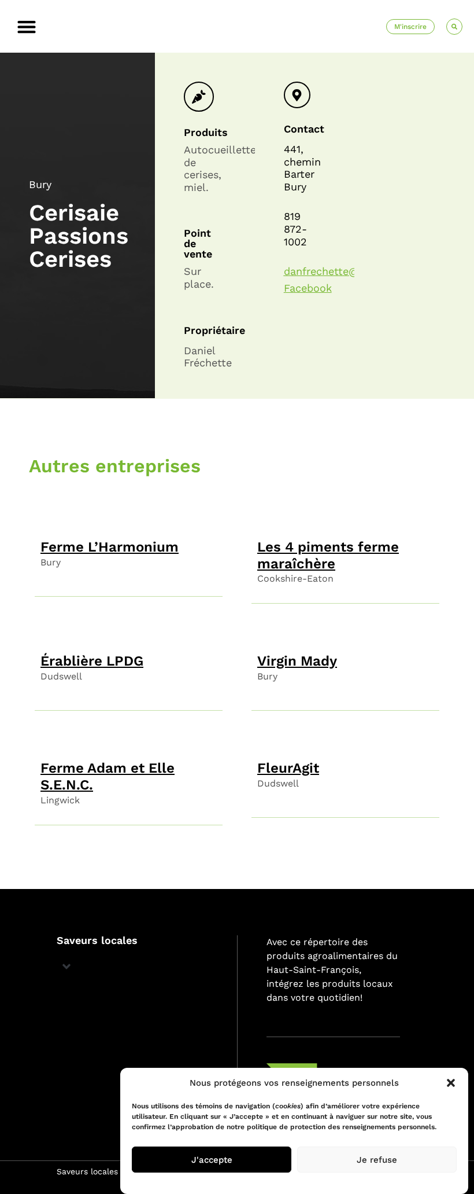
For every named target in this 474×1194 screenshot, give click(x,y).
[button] (451, 1083)
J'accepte (211, 1160)
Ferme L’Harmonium (109, 547)
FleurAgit (288, 768)
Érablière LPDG (91, 661)
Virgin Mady (297, 661)
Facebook (308, 288)
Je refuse (377, 1160)
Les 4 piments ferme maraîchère (328, 555)
